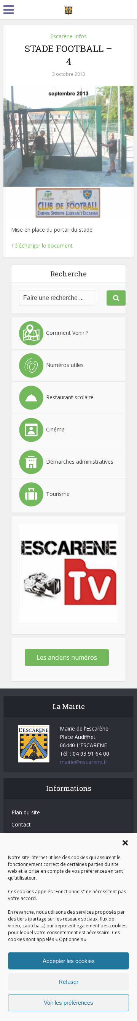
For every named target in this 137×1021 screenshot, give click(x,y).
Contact (21, 824)
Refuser (68, 982)
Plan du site (25, 812)
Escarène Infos (68, 36)
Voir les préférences (68, 1002)
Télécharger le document (42, 245)
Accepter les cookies (69, 961)
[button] (125, 843)
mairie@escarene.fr (83, 761)
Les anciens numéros (67, 657)
